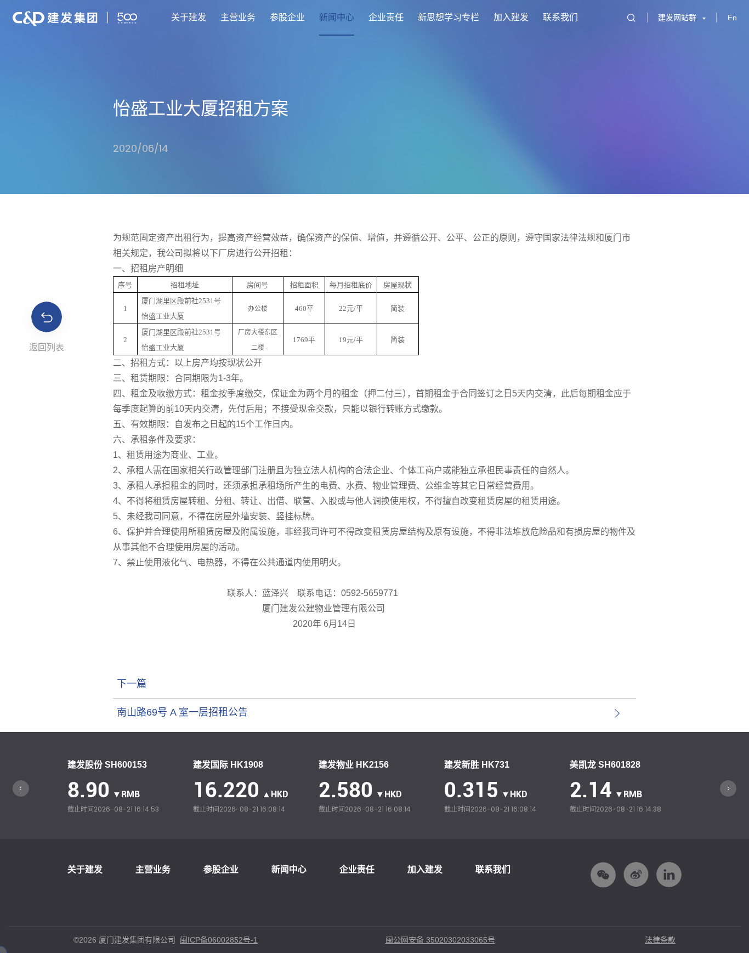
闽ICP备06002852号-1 (219, 940)
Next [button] (728, 788)
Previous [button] (21, 788)
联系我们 (560, 17)
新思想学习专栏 (448, 17)
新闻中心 (336, 17)
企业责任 (386, 17)
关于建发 (188, 17)
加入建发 (511, 17)
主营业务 (238, 17)
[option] (125, 788)
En (732, 17)
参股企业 (287, 17)
